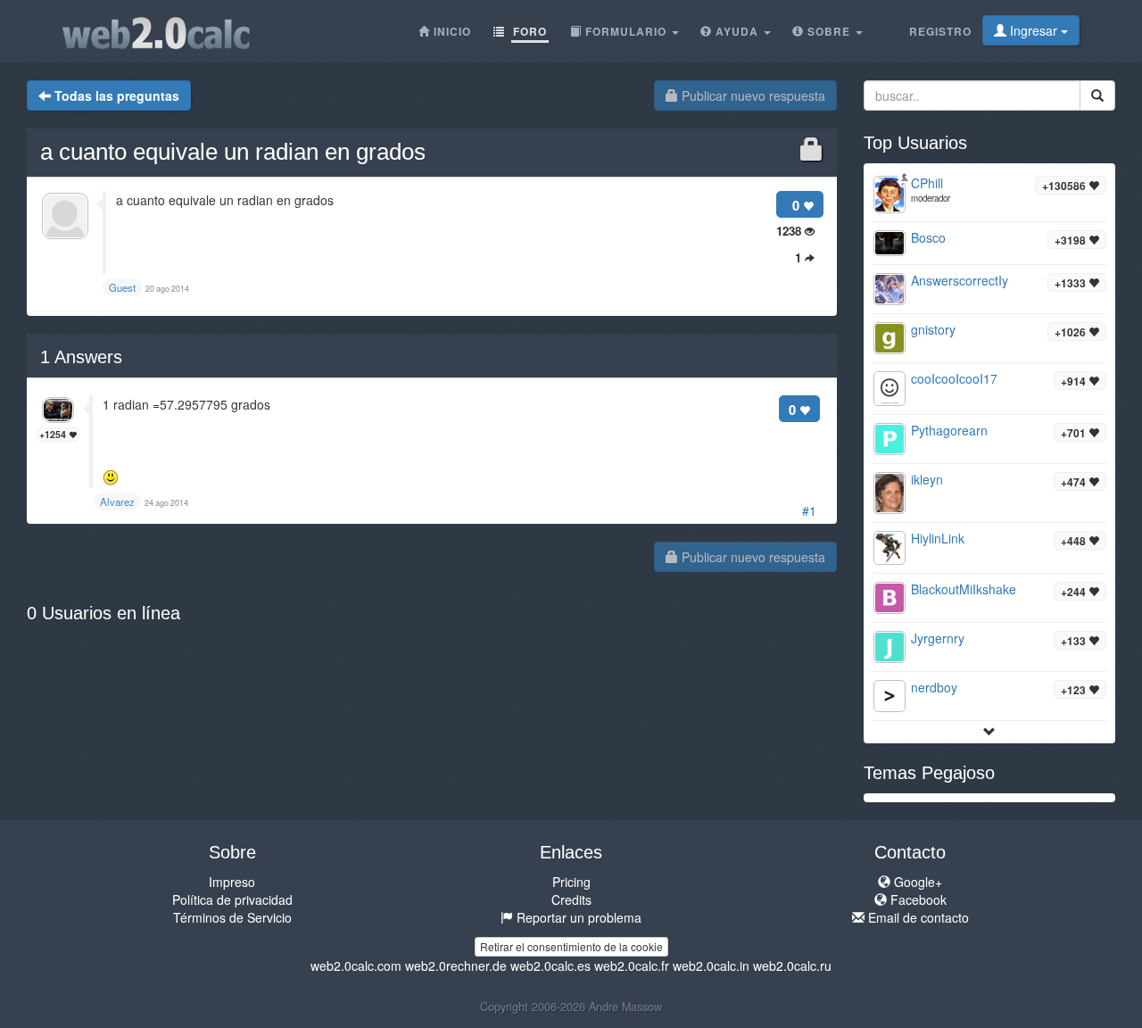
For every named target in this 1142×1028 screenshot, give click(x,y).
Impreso (232, 882)
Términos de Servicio (232, 917)
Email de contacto (917, 917)
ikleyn (927, 479)
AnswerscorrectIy (959, 280)
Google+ (916, 882)
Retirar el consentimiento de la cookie (571, 946)
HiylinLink (937, 538)
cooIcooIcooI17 (954, 378)
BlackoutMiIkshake (963, 589)
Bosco (928, 237)
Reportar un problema (577, 917)
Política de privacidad (232, 899)
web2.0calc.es (550, 965)
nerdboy (934, 687)
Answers (81, 357)
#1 (809, 510)
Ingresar (1033, 30)
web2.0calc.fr (631, 965)
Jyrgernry (937, 638)
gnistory (933, 329)
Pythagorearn (949, 430)
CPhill (927, 183)
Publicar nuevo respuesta (751, 95)
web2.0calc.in (711, 965)
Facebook (917, 899)
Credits (571, 899)
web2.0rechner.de (456, 965)
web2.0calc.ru (792, 965)
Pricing (571, 882)
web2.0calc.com (355, 965)
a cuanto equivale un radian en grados (233, 151)
